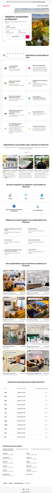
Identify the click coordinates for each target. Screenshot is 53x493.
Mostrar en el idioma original (38, 1)
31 (7, 56)
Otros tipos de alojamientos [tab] (22, 449)
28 (18, 53)
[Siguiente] (29, 152)
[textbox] (11, 32)
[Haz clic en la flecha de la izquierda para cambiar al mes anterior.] (7, 36)
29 (20, 53)
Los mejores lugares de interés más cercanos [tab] (41, 449)
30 (23, 53)
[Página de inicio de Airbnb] (6, 6)
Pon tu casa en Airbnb (42, 6)
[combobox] (17, 28)
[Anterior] (23, 152)
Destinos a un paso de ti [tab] (8, 449)
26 (12, 53)
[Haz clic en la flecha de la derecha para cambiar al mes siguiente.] (23, 36)
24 (7, 53)
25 (10, 53)
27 (15, 53)
